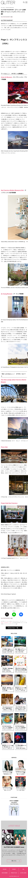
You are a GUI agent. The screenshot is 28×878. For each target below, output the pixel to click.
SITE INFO (4, 869)
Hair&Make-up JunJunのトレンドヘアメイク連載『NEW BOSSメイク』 (7, 773)
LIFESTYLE (7, 7)
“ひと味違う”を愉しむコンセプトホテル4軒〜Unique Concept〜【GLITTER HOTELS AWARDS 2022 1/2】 (7, 651)
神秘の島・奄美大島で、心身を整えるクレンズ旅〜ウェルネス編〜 (7, 689)
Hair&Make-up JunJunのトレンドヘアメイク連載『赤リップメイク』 (7, 789)
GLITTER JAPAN (23, 872)
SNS (23, 869)
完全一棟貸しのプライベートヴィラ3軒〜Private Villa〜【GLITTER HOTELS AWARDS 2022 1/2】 (20, 651)
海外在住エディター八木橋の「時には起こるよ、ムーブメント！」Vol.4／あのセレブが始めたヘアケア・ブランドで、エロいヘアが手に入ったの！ (20, 689)
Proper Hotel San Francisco (9, 503)
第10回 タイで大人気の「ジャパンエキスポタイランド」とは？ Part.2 (20, 789)
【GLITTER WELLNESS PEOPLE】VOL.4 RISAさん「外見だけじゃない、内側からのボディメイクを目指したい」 (20, 708)
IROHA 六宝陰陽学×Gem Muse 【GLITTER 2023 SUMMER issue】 (14, 802)
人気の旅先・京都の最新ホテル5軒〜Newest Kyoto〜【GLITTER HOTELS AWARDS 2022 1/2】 (7, 670)
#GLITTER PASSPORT (5, 16)
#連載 (11, 16)
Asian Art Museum (6, 77)
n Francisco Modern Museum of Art (13, 190)
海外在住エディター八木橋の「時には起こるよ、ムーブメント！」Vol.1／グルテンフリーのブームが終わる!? (7, 747)
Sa (2, 190)
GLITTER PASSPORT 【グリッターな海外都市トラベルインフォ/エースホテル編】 (20, 728)
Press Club (4, 447)
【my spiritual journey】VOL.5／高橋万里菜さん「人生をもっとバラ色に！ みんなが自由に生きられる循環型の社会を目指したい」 (7, 708)
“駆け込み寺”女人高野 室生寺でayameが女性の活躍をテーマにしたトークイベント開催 (20, 670)
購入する (14, 860)
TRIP (13, 7)
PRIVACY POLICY (14, 872)
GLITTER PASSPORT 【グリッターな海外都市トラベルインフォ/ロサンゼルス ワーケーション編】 (7, 728)
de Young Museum (6, 294)
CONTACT (14, 869)
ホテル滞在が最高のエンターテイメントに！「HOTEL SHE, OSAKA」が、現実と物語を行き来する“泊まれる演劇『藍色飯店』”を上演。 (20, 747)
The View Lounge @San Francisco (11, 379)
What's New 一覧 (13, 628)
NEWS (11, 7)
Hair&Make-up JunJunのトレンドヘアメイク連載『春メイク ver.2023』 (20, 773)
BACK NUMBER (4, 872)
